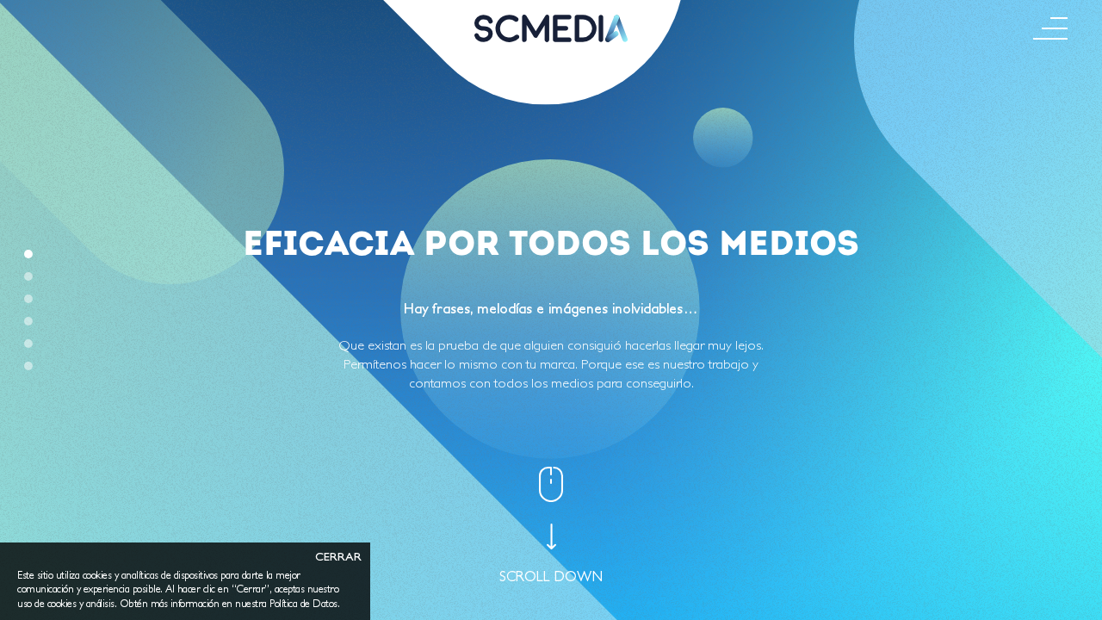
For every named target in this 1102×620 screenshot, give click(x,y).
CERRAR (338, 556)
